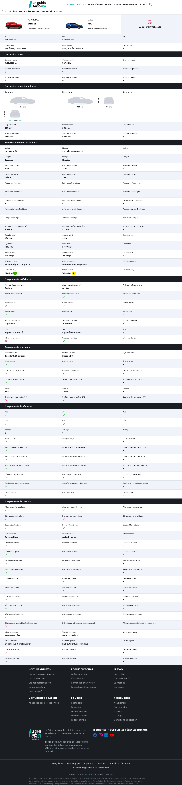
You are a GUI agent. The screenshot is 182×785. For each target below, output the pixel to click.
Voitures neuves (75, 4)
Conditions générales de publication (91, 767)
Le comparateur (37, 687)
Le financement (79, 674)
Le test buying (78, 719)
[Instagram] (100, 735)
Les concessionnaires (40, 682)
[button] (57, 20)
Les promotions (37, 678)
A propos (119, 711)
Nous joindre (120, 702)
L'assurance (77, 678)
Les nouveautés (122, 678)
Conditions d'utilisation (125, 719)
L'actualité (119, 674)
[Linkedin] (106, 735)
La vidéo (143, 4)
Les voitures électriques (83, 687)
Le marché (119, 682)
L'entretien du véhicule (83, 682)
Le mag (108, 4)
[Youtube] (111, 735)
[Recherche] (150, 4)
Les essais (119, 687)
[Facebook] (95, 735)
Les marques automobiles (42, 674)
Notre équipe (121, 707)
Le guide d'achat (94, 4)
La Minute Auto (79, 715)
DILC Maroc (89, 774)
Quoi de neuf (35, 691)
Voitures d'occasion (125, 4)
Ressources (122, 698)
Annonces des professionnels (44, 702)
